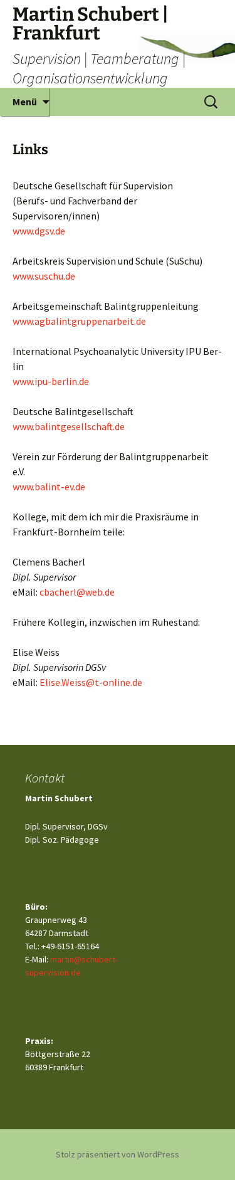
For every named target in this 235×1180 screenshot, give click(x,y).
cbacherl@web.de (77, 592)
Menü (25, 101)
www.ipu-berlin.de (51, 381)
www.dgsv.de (39, 230)
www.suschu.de (44, 276)
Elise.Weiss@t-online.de (90, 682)
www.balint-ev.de (49, 486)
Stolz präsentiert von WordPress (117, 1154)
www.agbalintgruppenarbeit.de (79, 321)
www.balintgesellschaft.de (69, 426)
